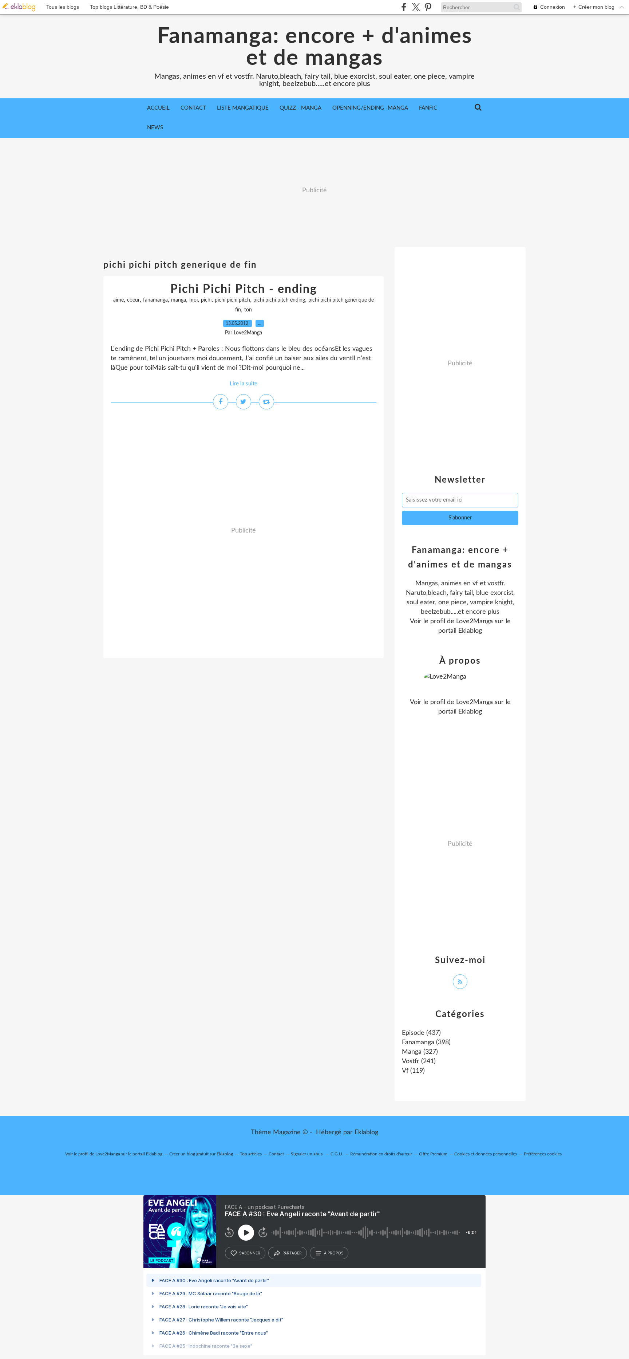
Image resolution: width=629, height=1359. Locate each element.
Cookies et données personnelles (485, 1154)
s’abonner (249, 1253)
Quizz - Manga (300, 108)
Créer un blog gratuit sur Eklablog (201, 1154)
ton (248, 310)
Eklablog (366, 1132)
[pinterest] (427, 7)
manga (178, 300)
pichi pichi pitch (232, 300)
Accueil (158, 108)
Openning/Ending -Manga (370, 108)
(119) (413, 1071)
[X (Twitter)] (415, 7)
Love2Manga (474, 621)
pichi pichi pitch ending (279, 300)
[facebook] (403, 7)
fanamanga (155, 300)
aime (118, 300)
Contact (193, 108)
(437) (421, 1033)
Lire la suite (243, 383)
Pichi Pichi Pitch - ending (243, 289)
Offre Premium (433, 1154)
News (155, 127)
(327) (420, 1052)
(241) (419, 1061)
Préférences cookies (543, 1154)
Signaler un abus (307, 1154)
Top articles (251, 1154)
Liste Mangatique (243, 108)
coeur (133, 300)
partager (292, 1253)
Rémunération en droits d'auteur (381, 1154)
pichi (206, 300)
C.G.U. (337, 1154)
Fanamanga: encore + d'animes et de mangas (314, 47)
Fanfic (428, 108)
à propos (333, 1253)
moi (193, 300)
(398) (426, 1042)
